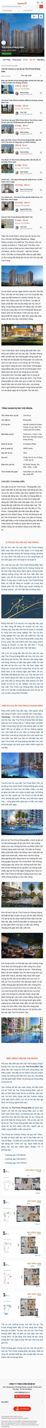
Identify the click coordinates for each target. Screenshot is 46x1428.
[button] (6, 60)
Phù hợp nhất (26, 75)
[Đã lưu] (37, 2)
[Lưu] (41, 93)
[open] (41, 2)
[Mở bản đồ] (41, 16)
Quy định (4, 1402)
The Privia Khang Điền (9, 66)
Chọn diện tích (27, 10)
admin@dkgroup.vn (22, 1392)
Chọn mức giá (7, 10)
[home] (22, 3)
